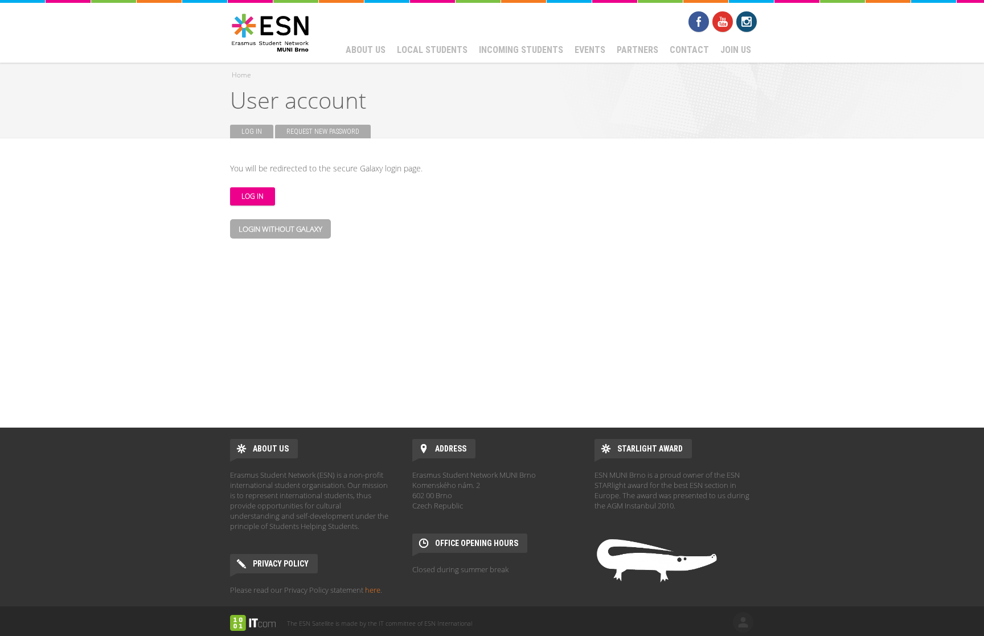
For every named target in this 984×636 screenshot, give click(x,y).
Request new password (322, 132)
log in (743, 622)
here (372, 590)
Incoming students (521, 49)
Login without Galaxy (280, 229)
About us (366, 49)
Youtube (722, 21)
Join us (735, 49)
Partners (637, 49)
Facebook (698, 21)
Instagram (746, 21)
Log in (257, 132)
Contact (689, 49)
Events (590, 49)
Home (241, 75)
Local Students (432, 49)
